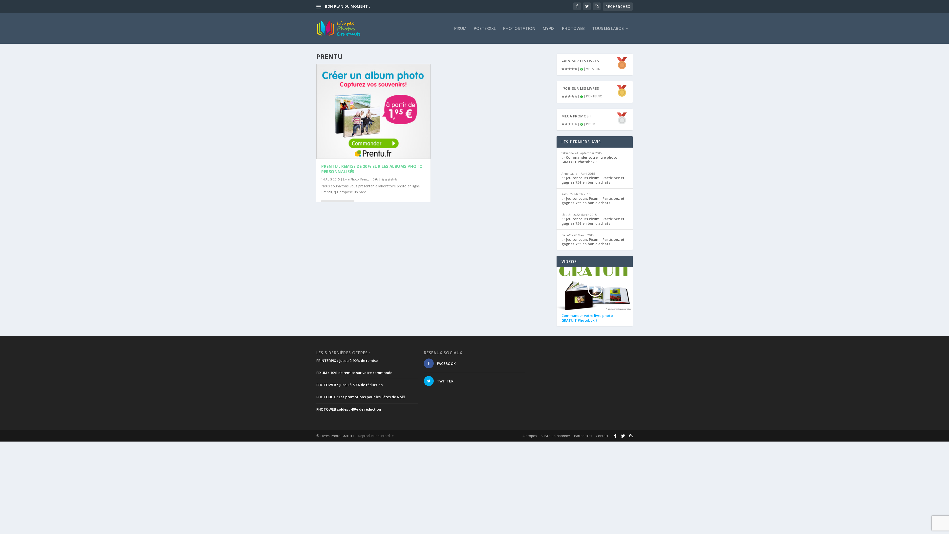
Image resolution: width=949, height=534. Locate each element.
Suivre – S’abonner (555, 435)
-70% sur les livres (580, 88)
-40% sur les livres (580, 61)
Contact (602, 435)
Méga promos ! (576, 116)
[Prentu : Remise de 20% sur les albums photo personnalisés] (373, 111)
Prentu (364, 179)
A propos (529, 435)
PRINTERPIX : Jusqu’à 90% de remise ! (348, 360)
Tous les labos (608, 28)
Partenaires (583, 435)
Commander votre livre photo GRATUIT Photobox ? (589, 159)
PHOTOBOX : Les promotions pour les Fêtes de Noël (360, 397)
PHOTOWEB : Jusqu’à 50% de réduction (349, 384)
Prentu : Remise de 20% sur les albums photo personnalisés (372, 169)
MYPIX (549, 28)
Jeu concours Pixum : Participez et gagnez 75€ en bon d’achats (593, 180)
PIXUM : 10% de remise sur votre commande (354, 372)
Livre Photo (351, 179)
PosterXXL (485, 28)
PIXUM (460, 28)
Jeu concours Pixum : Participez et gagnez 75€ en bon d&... (418, 6)
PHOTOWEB (573, 28)
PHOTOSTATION (519, 28)
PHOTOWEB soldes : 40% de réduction (348, 409)
